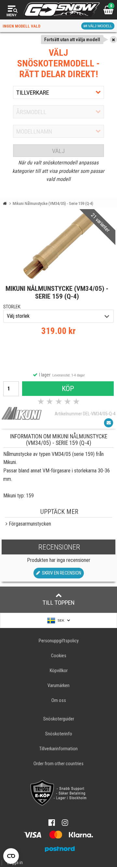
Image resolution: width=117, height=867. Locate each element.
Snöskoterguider (58, 719)
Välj (58, 151)
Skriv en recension (60, 573)
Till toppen (59, 602)
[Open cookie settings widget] (11, 856)
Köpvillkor (59, 670)
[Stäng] (113, 39)
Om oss (58, 700)
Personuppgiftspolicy (59, 641)
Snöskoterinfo (58, 734)
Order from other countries (58, 763)
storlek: (12, 307)
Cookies (58, 656)
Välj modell (99, 26)
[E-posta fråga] (108, 422)
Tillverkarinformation (58, 749)
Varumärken (58, 685)
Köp (68, 388)
